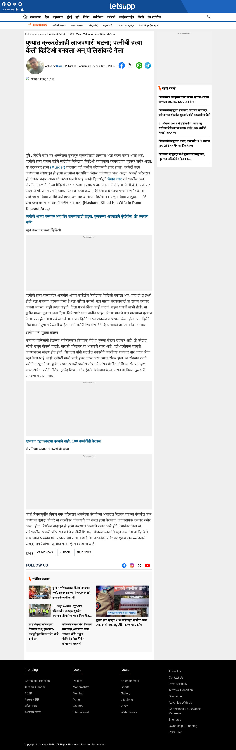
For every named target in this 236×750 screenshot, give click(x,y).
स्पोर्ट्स (111, 17)
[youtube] (147, 566)
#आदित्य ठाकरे (33, 712)
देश (47, 17)
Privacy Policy (178, 683)
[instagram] (132, 566)
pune (41, 33)
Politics (77, 680)
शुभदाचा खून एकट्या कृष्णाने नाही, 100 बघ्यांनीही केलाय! (63, 441)
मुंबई (69, 17)
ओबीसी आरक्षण (59, 25)
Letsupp (29, 33)
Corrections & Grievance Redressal (185, 711)
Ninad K (60, 66)
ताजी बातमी (169, 88)
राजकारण (35, 17)
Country (78, 706)
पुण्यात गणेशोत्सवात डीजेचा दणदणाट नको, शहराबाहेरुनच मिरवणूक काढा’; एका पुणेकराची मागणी (72, 592)
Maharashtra (81, 687)
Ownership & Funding (183, 725)
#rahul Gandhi (35, 687)
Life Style (127, 699)
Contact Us (176, 677)
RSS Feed (176, 732)
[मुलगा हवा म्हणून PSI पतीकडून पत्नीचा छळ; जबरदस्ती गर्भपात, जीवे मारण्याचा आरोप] (122, 601)
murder (65, 552)
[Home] (25, 17)
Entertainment (130, 680)
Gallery (125, 693)
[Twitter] (130, 66)
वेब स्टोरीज (154, 17)
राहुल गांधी (107, 25)
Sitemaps (175, 719)
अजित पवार (31, 706)
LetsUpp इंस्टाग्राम (148, 25)
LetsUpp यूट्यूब (126, 25)
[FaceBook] (122, 65)
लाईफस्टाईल (126, 17)
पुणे (77, 17)
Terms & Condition (181, 690)
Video (125, 706)
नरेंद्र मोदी (93, 25)
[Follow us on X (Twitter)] (139, 566)
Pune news (84, 552)
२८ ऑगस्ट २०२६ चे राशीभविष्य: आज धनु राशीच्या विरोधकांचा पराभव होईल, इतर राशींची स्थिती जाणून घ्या (182, 128)
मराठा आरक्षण (77, 25)
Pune (76, 699)
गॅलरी (141, 17)
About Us (175, 671)
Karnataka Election (37, 680)
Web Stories (129, 712)
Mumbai (78, 693)
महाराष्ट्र (58, 17)
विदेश (86, 17)
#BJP (28, 693)
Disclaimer (176, 696)
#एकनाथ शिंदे (32, 699)
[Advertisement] (89, 265)
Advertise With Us (180, 702)
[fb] (124, 566)
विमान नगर (114, 179)
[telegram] (148, 65)
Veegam (100, 744)
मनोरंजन (98, 17)
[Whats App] (139, 65)
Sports (125, 687)
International (81, 712)
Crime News (45, 552)
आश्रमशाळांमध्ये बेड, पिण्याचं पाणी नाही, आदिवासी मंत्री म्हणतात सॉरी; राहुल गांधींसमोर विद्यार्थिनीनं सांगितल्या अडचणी (77, 634)
